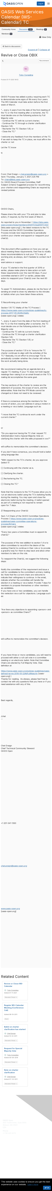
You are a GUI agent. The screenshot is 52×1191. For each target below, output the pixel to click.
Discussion (25, 29)
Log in (40, 4)
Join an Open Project (11, 1152)
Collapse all (44, 50)
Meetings (41, 29)
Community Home (9, 29)
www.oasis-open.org (10, 908)
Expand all (32, 50)
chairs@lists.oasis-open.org (17, 179)
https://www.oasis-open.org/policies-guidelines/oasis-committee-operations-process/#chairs (22, 521)
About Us (6, 1177)
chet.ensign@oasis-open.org (33, 174)
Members (6, 34)
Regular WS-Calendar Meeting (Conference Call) (14, 1007)
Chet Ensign (11, 1033)
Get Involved (8, 1149)
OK (47, 1188)
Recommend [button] (44, 61)
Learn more (32, 1184)
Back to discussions (12, 46)
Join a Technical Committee (14, 1156)
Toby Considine (26, 75)
